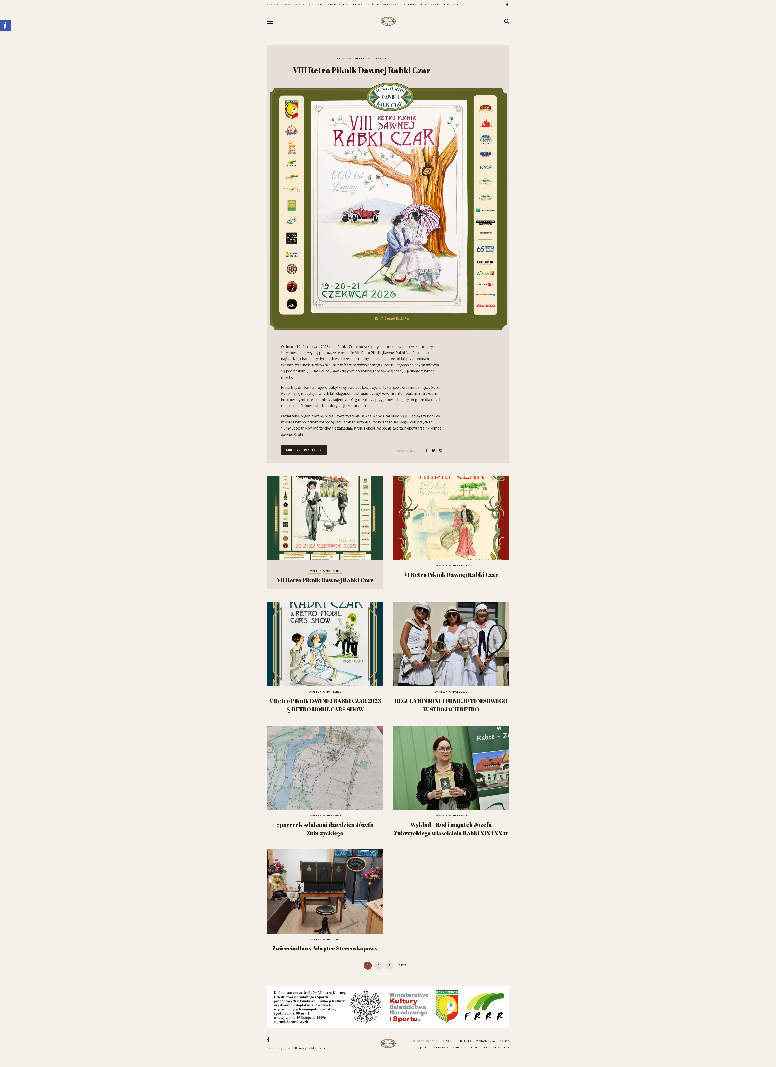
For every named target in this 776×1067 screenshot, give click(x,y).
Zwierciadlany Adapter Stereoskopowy (325, 948)
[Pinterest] (440, 450)
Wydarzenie (377, 58)
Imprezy (359, 58)
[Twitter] (433, 450)
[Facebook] (507, 4)
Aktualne (344, 58)
